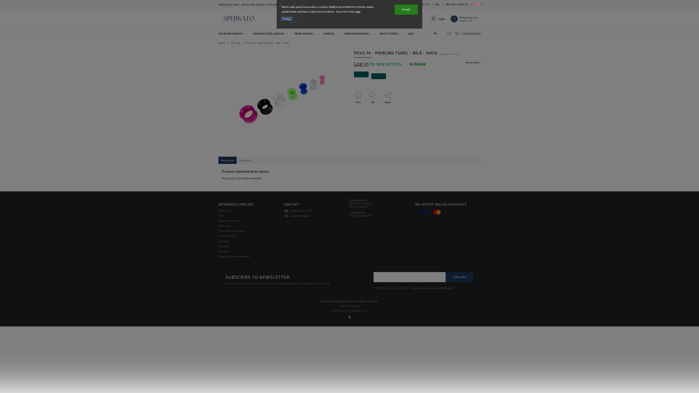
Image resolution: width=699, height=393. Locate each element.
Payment (223, 241)
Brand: (473, 62)
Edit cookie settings (349, 306)
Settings (287, 19)
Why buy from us (457, 4)
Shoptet (343, 310)
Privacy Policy (227, 236)
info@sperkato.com (300, 210)
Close (469, 108)
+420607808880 (299, 216)
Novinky (223, 251)
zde (358, 11)
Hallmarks (224, 225)
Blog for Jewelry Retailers (234, 256)
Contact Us (224, 210)
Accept (406, 9)
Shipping (223, 246)
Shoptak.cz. (362, 310)
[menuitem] (233, 33)
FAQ (437, 4)
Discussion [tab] (245, 160)
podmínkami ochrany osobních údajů (432, 287)
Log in (361, 63)
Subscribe (459, 277)
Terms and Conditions (231, 230)
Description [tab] (227, 160)
